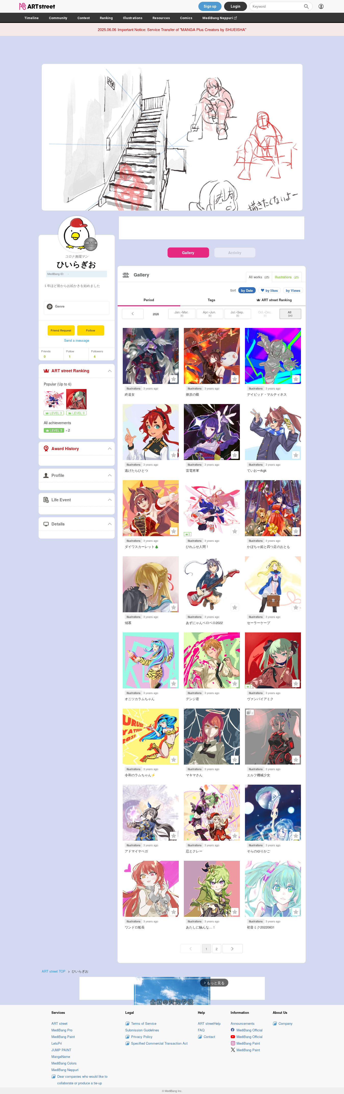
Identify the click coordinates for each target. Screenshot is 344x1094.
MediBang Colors (64, 1063)
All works (259, 276)
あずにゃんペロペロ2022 (204, 622)
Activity (234, 252)
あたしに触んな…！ (201, 927)
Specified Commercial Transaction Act (159, 1043)
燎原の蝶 (192, 394)
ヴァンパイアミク (260, 698)
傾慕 (128, 622)
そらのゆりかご (258, 851)
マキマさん (194, 774)
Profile (57, 475)
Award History (65, 448)
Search (306, 6)
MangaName (60, 1056)
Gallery (188, 252)
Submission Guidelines (142, 1030)
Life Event (61, 500)
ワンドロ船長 (135, 927)
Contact (209, 1036)
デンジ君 (192, 698)
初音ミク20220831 (260, 927)
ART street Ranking (70, 370)
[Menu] (321, 6)
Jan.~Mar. (182, 313)
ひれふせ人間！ (197, 546)
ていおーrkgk (257, 470)
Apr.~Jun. (210, 313)
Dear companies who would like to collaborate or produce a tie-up (82, 1079)
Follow (90, 330)
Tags (211, 299)
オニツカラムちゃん (140, 698)
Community (58, 18)
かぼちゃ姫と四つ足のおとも (268, 546)
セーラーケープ (258, 622)
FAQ (201, 1030)
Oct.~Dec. (265, 313)
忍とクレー (194, 851)
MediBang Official (250, 1030)
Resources (161, 18)
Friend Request (61, 330)
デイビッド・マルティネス (267, 394)
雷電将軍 (192, 470)
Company (286, 1023)
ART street (59, 1023)
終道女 (130, 394)
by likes (272, 290)
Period (149, 299)
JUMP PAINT (61, 1049)
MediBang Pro (61, 1030)
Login (235, 6)
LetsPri (56, 1043)
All (290, 313)
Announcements (243, 1023)
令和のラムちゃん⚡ (140, 774)
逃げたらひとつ (136, 470)
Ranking (106, 18)
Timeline (31, 18)
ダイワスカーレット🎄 (142, 546)
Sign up (210, 6)
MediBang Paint (63, 1036)
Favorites (173, 379)
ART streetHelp (209, 1023)
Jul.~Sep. (237, 313)
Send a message (76, 340)
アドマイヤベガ (136, 851)
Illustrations (132, 18)
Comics (186, 18)
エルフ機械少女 (258, 774)
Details (58, 524)
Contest (83, 18)
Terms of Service (143, 1023)
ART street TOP (53, 971)
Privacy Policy (142, 1036)
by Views (293, 290)
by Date (247, 290)
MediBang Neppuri (222, 18)
